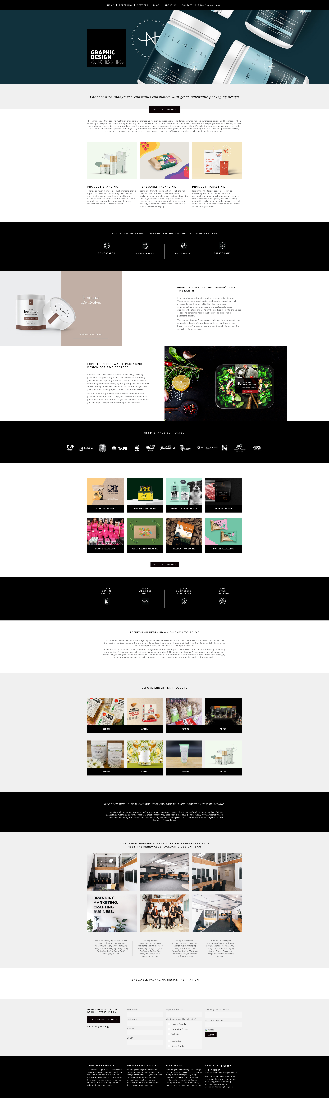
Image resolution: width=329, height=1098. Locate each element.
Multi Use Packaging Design (185, 952)
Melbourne (230, 1076)
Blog (156, 5)
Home (110, 5)
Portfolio (125, 5)
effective (144, 1082)
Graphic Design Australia (101, 1069)
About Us (171, 5)
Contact (187, 5)
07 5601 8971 (102, 1027)
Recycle (208, 1084)
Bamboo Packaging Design (150, 947)
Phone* (130, 1028)
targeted (170, 1072)
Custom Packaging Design (187, 954)
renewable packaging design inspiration (164, 979)
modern (169, 1080)
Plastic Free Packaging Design (149, 944)
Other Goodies (178, 1046)
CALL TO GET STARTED (164, 109)
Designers (228, 1087)
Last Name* (132, 1019)
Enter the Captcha (214, 1020)
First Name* (133, 1009)
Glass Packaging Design (152, 954)
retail (175, 1080)
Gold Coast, (210, 1076)
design (197, 1082)
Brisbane (220, 1076)
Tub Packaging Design (150, 952)
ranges (184, 1075)
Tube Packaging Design (112, 948)
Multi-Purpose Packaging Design (183, 949)
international (153, 1069)
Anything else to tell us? (217, 1009)
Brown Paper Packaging (112, 941)
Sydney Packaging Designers (218, 1079)
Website (175, 1034)
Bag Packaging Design (112, 949)
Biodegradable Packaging (148, 941)
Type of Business (174, 1009)
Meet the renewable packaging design (160, 846)
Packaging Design (180, 1029)
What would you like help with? (181, 1019)
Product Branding (223, 1082)
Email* (130, 1038)
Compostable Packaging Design (110, 944)
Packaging (219, 1087)
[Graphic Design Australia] (106, 48)
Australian (209, 1087)
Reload (211, 1030)
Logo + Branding (179, 1024)
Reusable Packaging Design (107, 940)
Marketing (176, 1041)
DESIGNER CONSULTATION (104, 1019)
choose (194, 1085)
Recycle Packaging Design (151, 949)
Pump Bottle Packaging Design (114, 952)
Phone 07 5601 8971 (210, 5)
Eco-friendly (221, 1084)
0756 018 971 (215, 1070)
